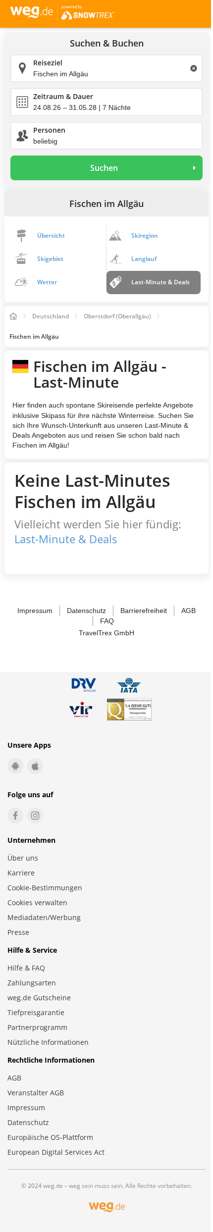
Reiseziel (47, 62)
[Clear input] (194, 68)
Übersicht (51, 235)
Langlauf (144, 259)
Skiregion (144, 235)
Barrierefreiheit (143, 611)
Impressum (35, 611)
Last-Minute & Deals (160, 282)
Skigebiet (50, 259)
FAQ (107, 621)
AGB (188, 611)
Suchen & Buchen (107, 43)
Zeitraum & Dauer (63, 96)
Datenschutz (86, 611)
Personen (49, 130)
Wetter (47, 282)
